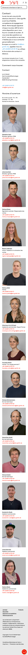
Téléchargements (8, 615)
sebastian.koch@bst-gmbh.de (11, 140)
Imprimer (5, 644)
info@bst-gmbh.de (7, 87)
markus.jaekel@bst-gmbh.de (11, 293)
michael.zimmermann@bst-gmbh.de (13, 405)
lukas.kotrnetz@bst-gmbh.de (11, 555)
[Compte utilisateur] (23, 3)
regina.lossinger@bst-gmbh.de (11, 256)
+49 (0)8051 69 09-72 (8, 329)
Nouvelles (5, 611)
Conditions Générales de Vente (12, 642)
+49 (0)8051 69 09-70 (8, 138)
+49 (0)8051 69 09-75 (8, 215)
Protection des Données (17, 644)
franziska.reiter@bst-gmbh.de (11, 368)
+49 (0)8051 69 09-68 (8, 590)
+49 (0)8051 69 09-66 (8, 441)
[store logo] (14, 2)
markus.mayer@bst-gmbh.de (11, 216)
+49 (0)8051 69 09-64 (8, 478)
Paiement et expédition (9, 613)
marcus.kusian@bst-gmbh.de (11, 480)
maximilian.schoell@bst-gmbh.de (12, 443)
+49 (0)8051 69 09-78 (8, 516)
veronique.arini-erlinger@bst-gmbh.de (13, 331)
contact (5, 609)
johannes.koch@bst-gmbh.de (11, 177)
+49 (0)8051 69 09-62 (8, 403)
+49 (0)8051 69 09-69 (8, 553)
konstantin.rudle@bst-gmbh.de (11, 517)
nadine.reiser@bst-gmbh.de (10, 592)
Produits (20, 609)
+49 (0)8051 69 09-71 (8, 291)
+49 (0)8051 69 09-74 (8, 254)
